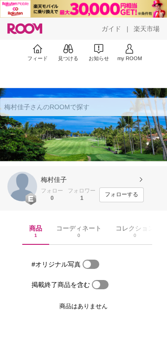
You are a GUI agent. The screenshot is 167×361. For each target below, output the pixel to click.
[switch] (91, 264)
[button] (22, 186)
